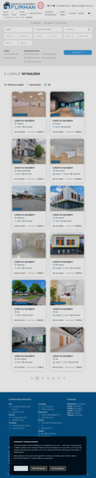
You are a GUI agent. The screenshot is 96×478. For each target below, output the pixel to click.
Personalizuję (58, 468)
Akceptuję (20, 468)
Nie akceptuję (39, 468)
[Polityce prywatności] (44, 458)
